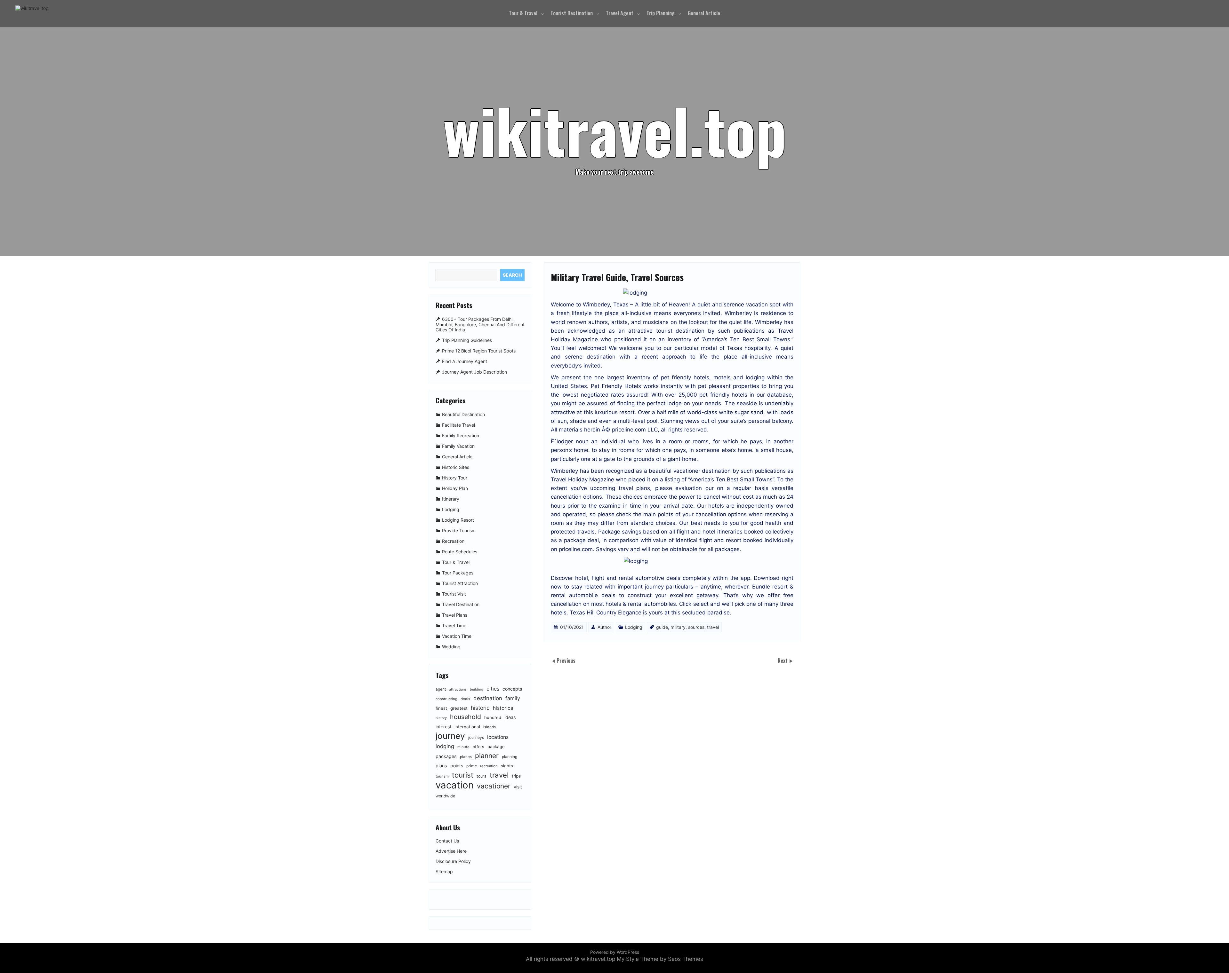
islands (489, 727)
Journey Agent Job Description (474, 372)
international (467, 726)
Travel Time (454, 625)
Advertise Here (451, 851)
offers (478, 746)
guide (662, 627)
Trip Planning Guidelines (467, 340)
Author (604, 627)
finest (441, 708)
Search (512, 275)
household (465, 717)
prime (471, 765)
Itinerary (450, 499)
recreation (489, 766)
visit (518, 786)
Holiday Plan (455, 488)
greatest (459, 708)
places (466, 757)
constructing (446, 699)
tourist (462, 775)
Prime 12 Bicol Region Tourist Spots (479, 350)
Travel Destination (460, 604)
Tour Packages (457, 572)
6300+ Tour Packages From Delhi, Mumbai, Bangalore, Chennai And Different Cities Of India (480, 324)
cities (492, 688)
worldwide (445, 796)
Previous (566, 660)
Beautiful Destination (463, 414)
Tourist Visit (454, 594)
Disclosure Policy (453, 861)
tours (481, 776)
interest (443, 726)
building (476, 689)
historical (504, 708)
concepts (512, 689)
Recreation (453, 541)
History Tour (454, 477)
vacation (455, 785)
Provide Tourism (459, 530)
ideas (510, 717)
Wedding (451, 646)
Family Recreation (460, 435)
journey (450, 736)
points (456, 765)
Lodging (633, 627)
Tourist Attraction (460, 583)
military (678, 627)
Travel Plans (454, 615)
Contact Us (447, 840)
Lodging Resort (458, 520)
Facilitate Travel (458, 425)
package (496, 746)
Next (783, 660)
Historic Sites (455, 467)
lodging (445, 746)
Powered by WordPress (614, 952)
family (512, 698)
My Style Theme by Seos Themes (660, 959)
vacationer (493, 786)
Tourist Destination (571, 13)
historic (480, 707)
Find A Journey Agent (464, 361)
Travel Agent (619, 13)
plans (441, 765)
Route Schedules (459, 551)
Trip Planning (661, 13)
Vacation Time (456, 636)
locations (498, 737)
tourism (442, 776)
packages (446, 756)
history (441, 718)
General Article (704, 13)
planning (509, 756)
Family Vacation (458, 446)
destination (487, 698)
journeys (476, 737)
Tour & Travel (523, 13)
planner (487, 756)
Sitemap (444, 871)
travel (713, 627)
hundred (492, 717)
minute (463, 747)
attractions (458, 689)
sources (696, 627)
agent (441, 689)
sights (507, 765)
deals (465, 699)
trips (516, 776)
